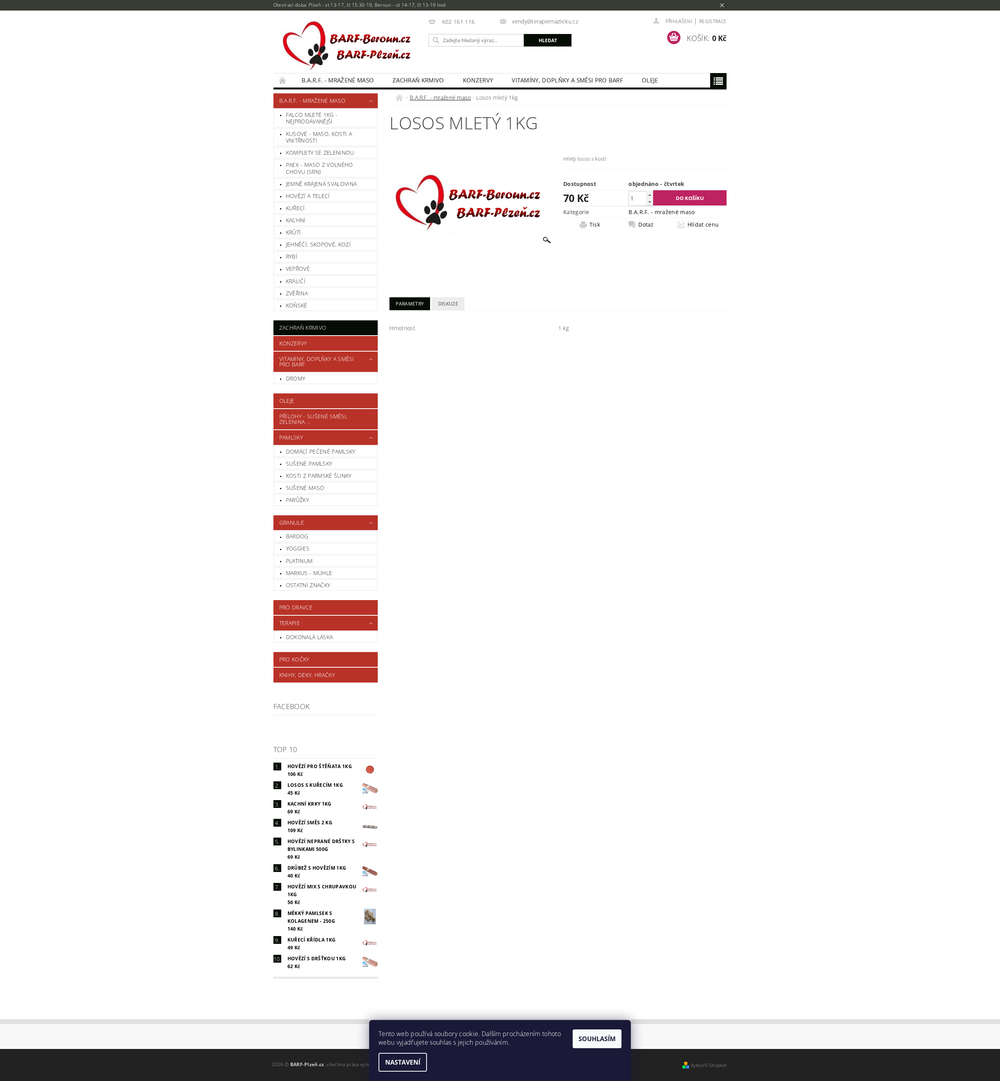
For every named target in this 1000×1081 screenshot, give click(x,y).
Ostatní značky (308, 585)
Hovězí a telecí (308, 196)
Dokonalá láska (309, 637)
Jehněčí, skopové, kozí (318, 244)
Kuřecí (295, 208)
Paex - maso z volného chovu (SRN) (319, 168)
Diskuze (448, 303)
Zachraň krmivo (418, 80)
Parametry (410, 303)
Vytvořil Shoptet (709, 1065)
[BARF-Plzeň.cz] (349, 45)
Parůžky (297, 500)
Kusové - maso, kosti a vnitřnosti (319, 137)
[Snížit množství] (649, 201)
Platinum (299, 561)
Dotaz (646, 224)
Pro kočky (294, 659)
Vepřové (298, 268)
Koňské (296, 305)
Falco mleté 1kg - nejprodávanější (312, 118)
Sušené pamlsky (309, 463)
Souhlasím (597, 1039)
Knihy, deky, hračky (307, 675)
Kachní (296, 220)
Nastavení (402, 1062)
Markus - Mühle (309, 573)
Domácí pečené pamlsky (320, 451)
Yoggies (297, 548)
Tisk (594, 224)
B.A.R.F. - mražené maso (338, 80)
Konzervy (478, 80)
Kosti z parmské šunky (319, 475)
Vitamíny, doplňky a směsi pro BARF (567, 80)
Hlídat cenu (703, 224)
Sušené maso (305, 487)
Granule (291, 522)
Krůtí (293, 232)
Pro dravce (295, 607)
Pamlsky (291, 437)
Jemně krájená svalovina (321, 184)
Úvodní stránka (282, 80)
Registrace (713, 21)
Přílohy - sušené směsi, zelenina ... (313, 419)
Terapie (289, 623)
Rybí (291, 256)
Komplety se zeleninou (320, 152)
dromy (295, 378)
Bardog (297, 536)
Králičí (295, 281)
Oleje (650, 80)
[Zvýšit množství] (649, 194)
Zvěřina (297, 293)
